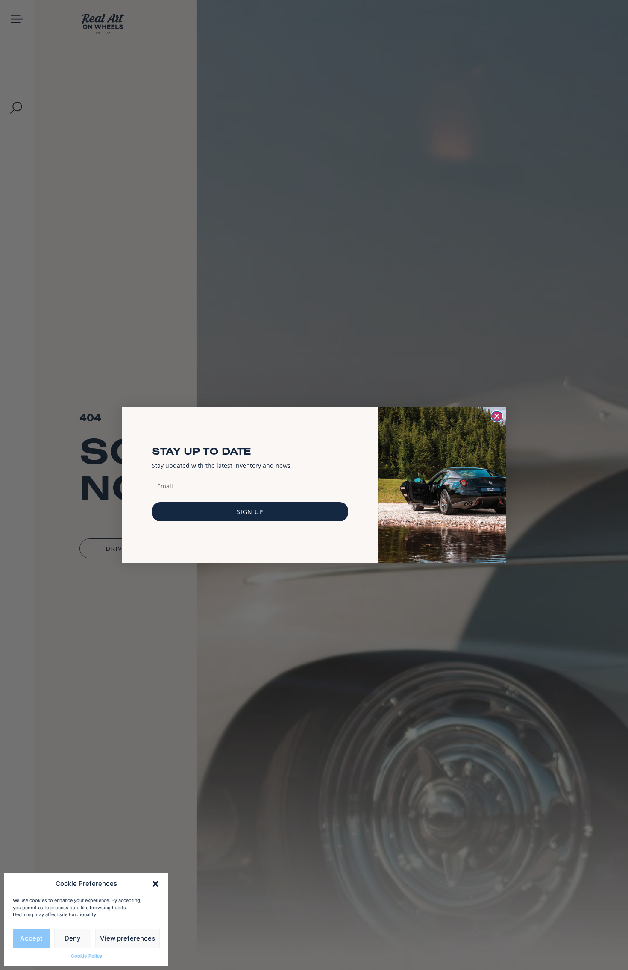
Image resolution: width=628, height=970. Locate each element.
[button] (155, 883)
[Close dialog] (497, 416)
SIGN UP (250, 512)
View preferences (127, 938)
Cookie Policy (86, 956)
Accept (31, 938)
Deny (73, 938)
